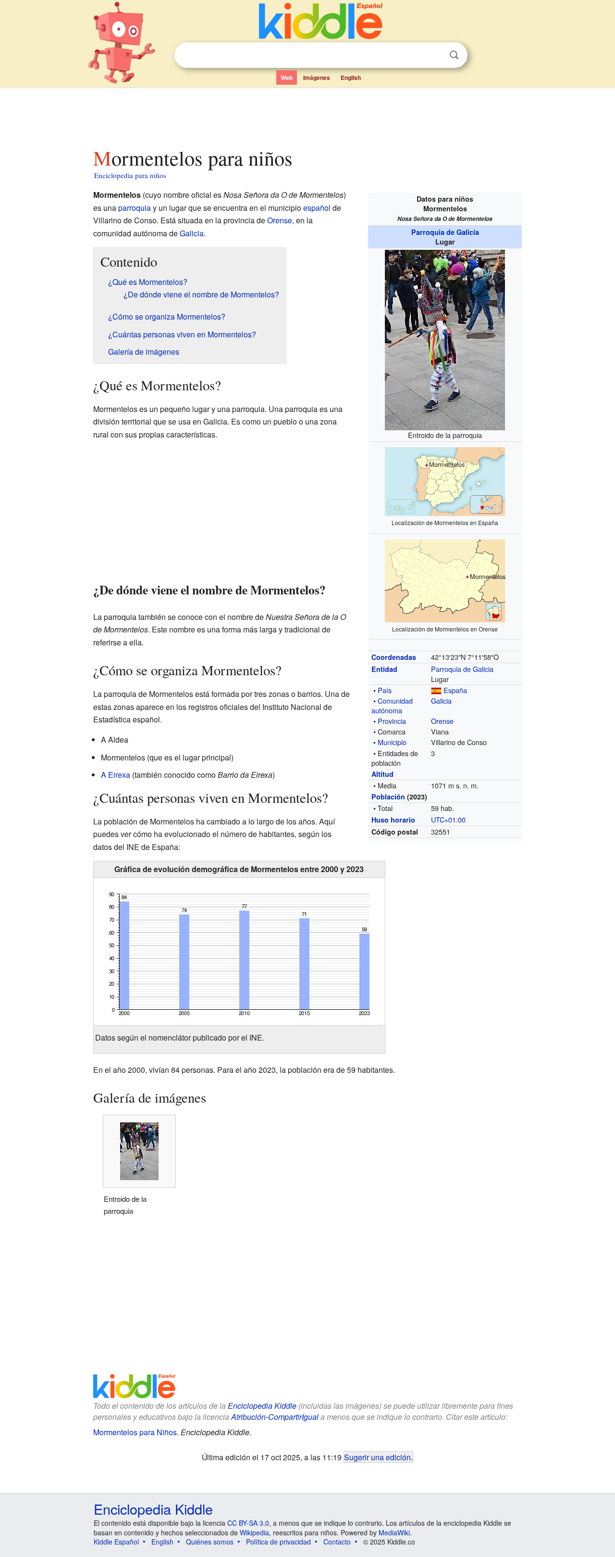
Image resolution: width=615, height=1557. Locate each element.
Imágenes (316, 77)
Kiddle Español (116, 1541)
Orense (442, 721)
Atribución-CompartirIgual (275, 1416)
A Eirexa (115, 774)
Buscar (454, 55)
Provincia (392, 721)
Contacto (337, 1541)
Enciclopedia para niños (130, 175)
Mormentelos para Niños (135, 1432)
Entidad (384, 669)
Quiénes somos (210, 1541)
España (455, 690)
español (317, 207)
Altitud (382, 774)
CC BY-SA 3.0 (248, 1523)
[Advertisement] (307, 115)
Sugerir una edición (377, 1457)
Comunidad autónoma (392, 705)
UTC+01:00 (448, 819)
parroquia (134, 207)
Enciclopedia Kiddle (262, 1405)
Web (287, 77)
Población (388, 796)
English (351, 77)
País (385, 690)
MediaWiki (394, 1532)
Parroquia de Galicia (445, 232)
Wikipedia (254, 1532)
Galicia (441, 700)
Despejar (434, 55)
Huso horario (393, 819)
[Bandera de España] (436, 690)
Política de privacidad (278, 1541)
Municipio (392, 742)
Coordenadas (393, 657)
